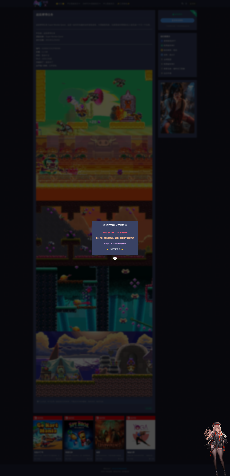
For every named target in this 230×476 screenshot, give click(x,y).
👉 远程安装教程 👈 (115, 249)
